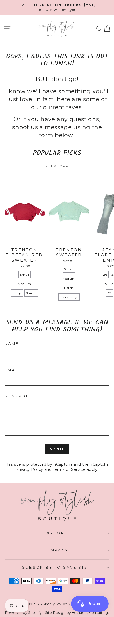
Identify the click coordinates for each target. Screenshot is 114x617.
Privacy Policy (29, 469)
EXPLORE (56, 533)
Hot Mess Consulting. (90, 613)
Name (12, 343)
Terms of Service (69, 469)
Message (17, 396)
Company (56, 550)
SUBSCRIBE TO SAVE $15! (55, 567)
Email (12, 370)
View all (57, 165)
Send (57, 449)
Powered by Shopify (23, 613)
